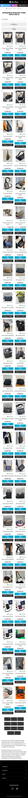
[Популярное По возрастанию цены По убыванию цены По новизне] (14, 19)
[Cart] (25, 2)
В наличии (10, 46)
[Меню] (2, 2)
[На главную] (14, 2)
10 (10, 733)
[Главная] (6, 8)
